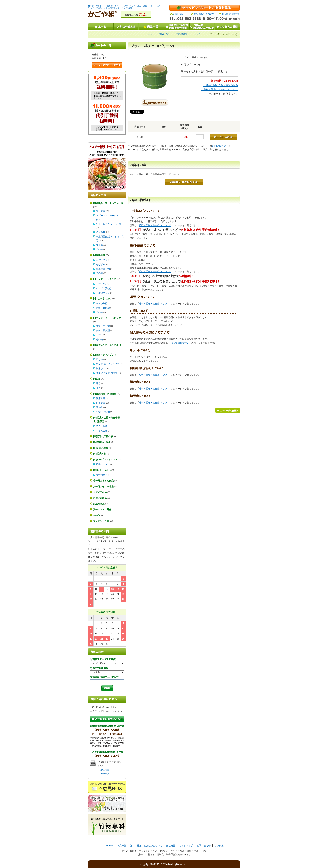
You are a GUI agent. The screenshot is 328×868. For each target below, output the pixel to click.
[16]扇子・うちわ (102, 470)
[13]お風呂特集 (100, 448)
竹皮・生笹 (101, 426)
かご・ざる (101, 260)
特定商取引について (204, 14)
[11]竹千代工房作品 (103, 436)
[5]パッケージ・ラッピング (107, 318)
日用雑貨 (100, 403)
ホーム (149, 34)
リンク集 (219, 845)
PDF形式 (104, 770)
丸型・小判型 (103, 326)
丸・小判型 (101, 303)
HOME (109, 845)
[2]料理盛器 (181, 34)
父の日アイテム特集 (103, 486)
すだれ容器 (101, 430)
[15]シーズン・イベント (105, 459)
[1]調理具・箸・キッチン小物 (108, 203)
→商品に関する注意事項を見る (220, 85)
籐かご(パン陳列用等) (107, 372)
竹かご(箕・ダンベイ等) (108, 364)
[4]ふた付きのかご (102, 298)
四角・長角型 (103, 307)
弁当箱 (99, 245)
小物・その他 (103, 411)
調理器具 (100, 232)
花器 (98, 383)
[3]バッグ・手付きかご (104, 279)
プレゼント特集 (101, 521)
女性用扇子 (101, 475)
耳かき (99, 407)
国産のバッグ (103, 292)
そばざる (100, 264)
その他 (197, 34)
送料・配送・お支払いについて (155, 225)
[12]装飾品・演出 (102, 442)
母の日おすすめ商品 (103, 480)
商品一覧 (164, 34)
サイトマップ (186, 845)
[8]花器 (96, 378)
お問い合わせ (180, 14)
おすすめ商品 (100, 492)
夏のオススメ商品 (102, 509)
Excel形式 (104, 773)
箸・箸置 (100, 211)
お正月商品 (99, 503)
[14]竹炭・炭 (99, 453)
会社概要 (170, 845)
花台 (98, 387)
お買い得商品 (100, 498)
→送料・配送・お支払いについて (219, 89)
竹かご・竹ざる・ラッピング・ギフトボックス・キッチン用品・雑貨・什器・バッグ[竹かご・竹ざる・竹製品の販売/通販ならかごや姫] (124, 7)
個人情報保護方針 (231, 14)
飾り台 (99, 359)
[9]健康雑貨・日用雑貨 (104, 393)
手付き (99, 335)
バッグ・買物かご (105, 288)
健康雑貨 (100, 398)
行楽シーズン (103, 464)
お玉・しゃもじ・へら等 (108, 224)
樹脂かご (100, 368)
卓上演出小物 (103, 269)
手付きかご (101, 284)
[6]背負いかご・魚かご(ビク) (107, 345)
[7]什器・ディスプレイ (104, 354)
